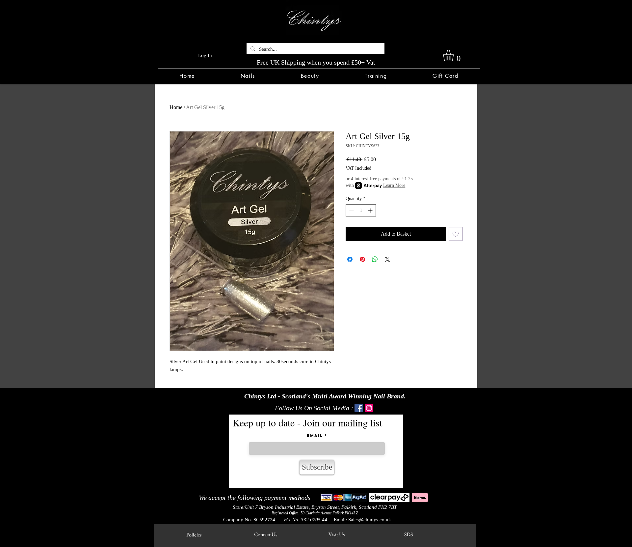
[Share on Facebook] (350, 259)
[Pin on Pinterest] (362, 259)
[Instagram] (369, 408)
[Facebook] (359, 408)
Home (176, 107)
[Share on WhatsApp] (375, 259)
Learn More (394, 185)
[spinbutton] (361, 210)
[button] (247, 76)
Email (315, 435)
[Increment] (371, 210)
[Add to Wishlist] (455, 234)
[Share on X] (387, 259)
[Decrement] (351, 210)
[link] (455, 55)
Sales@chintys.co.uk (369, 519)
